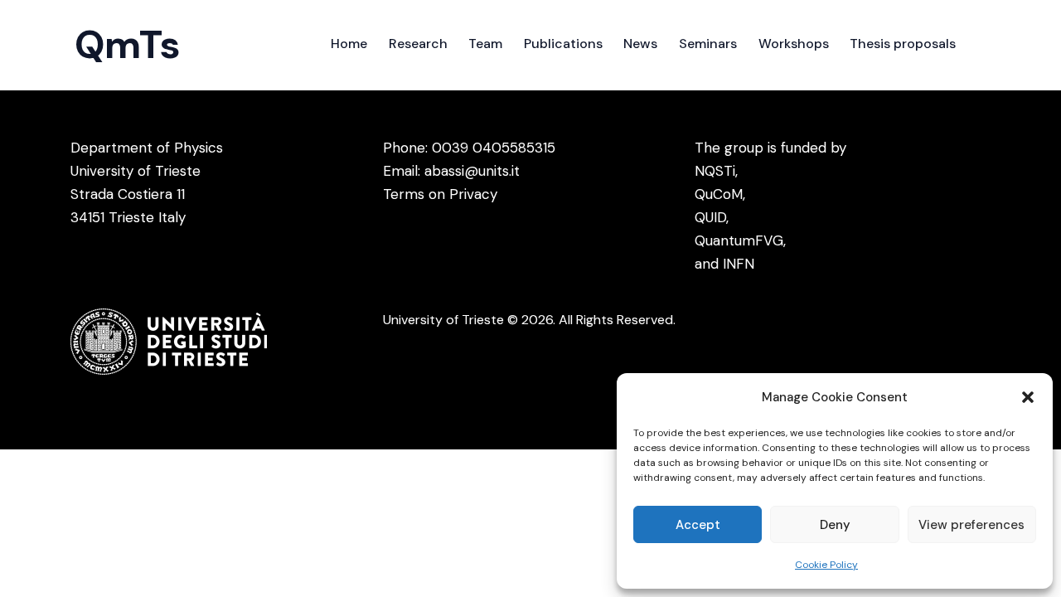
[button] (1028, 397)
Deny (835, 525)
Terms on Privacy (440, 194)
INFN (738, 264)
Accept (698, 525)
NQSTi (715, 171)
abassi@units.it (472, 171)
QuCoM (719, 194)
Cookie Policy (826, 564)
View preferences (971, 525)
